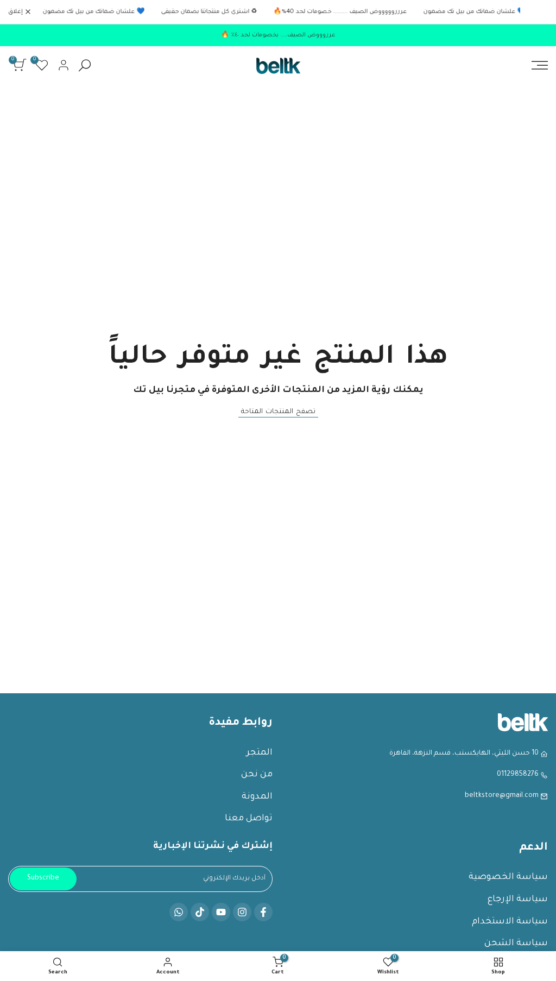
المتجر (260, 753)
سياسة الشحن (516, 943)
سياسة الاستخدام (510, 922)
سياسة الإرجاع (518, 899)
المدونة (257, 797)
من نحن (257, 775)
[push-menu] (540, 65)
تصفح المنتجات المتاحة (278, 412)
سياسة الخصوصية (508, 877)
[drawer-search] (85, 65)
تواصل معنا (249, 819)
